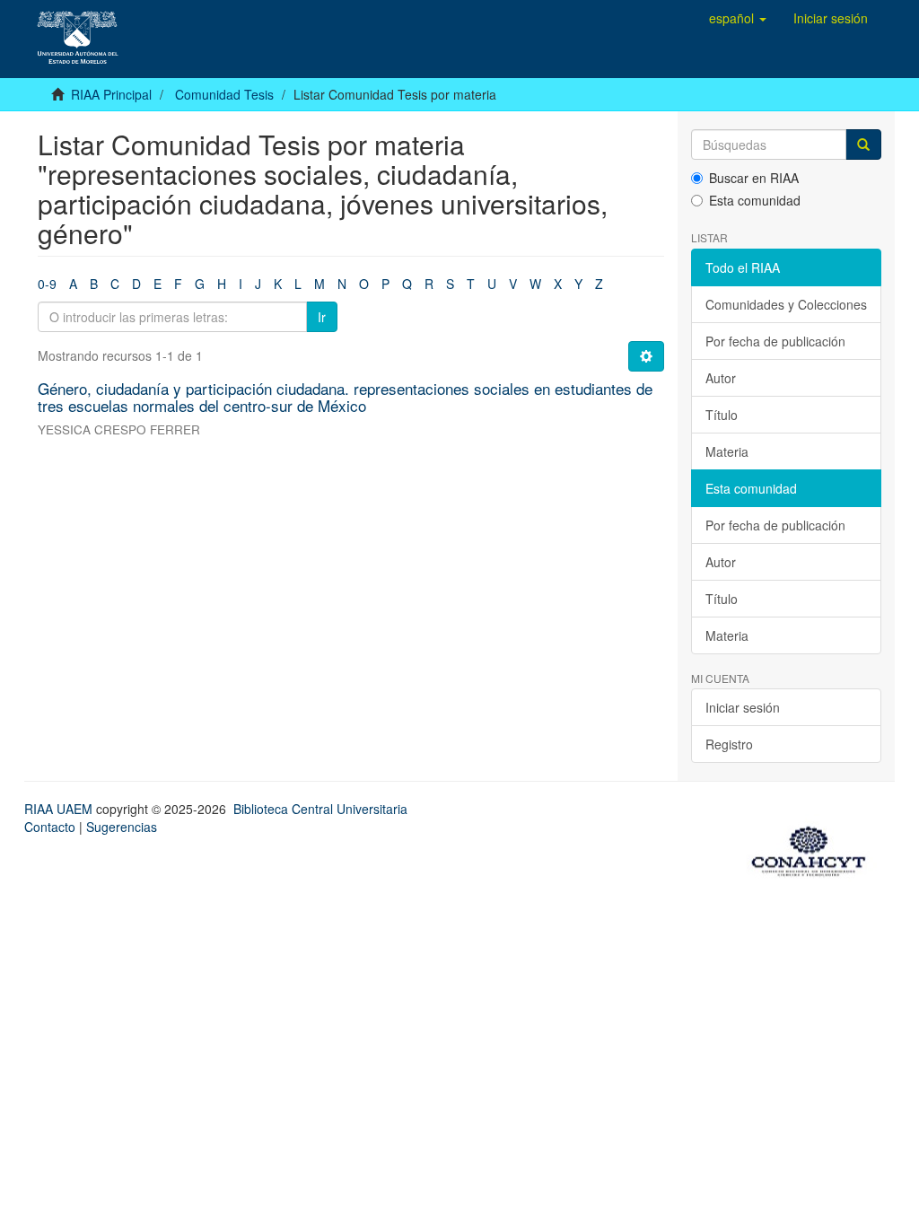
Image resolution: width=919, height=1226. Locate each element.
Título (721, 415)
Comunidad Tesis (224, 94)
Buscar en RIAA (754, 178)
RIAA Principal (111, 94)
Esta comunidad (755, 200)
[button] (738, 18)
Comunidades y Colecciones (786, 304)
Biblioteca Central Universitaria (320, 809)
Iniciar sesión (742, 707)
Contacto (49, 827)
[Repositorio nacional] (814, 848)
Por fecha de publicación (775, 341)
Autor (720, 378)
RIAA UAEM (60, 809)
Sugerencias (121, 827)
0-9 (47, 284)
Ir (322, 317)
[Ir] (863, 144)
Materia (726, 451)
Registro (729, 744)
